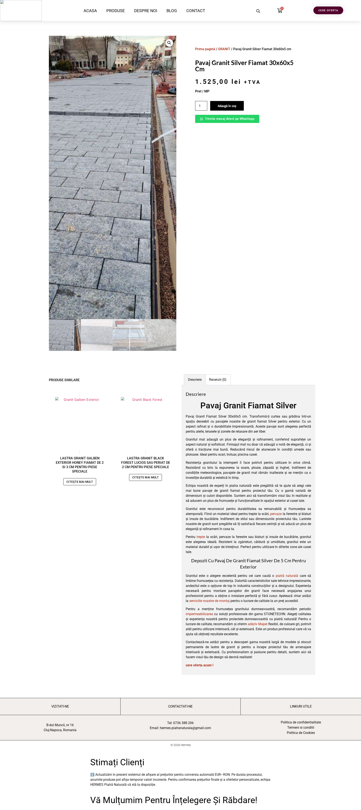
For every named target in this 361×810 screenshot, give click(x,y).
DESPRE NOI (145, 10)
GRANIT (224, 49)
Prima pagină (205, 49)
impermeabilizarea (199, 614)
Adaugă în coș (227, 105)
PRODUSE (115, 10)
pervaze (276, 514)
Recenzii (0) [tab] (217, 380)
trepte (201, 537)
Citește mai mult (79, 481)
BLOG (172, 10)
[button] (169, 43)
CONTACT (195, 10)
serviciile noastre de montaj (209, 601)
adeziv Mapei (257, 624)
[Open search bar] (258, 11)
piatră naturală (287, 576)
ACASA (90, 10)
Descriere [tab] (195, 380)
